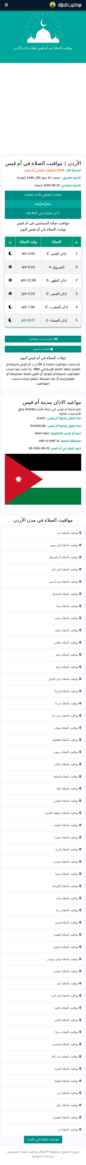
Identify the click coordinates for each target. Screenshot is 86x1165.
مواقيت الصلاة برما (67, 910)
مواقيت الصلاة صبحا (67, 874)
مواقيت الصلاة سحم (67, 618)
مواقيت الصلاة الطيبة (66, 934)
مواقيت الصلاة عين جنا (65, 715)
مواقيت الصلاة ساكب (66, 764)
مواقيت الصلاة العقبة (66, 825)
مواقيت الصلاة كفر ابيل (65, 569)
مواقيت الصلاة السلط (66, 776)
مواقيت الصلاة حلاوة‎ (67, 1008)
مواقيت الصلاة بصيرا (67, 837)
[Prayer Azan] (6, 5)
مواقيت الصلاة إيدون (67, 922)
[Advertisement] (43, 108)
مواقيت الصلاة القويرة (66, 1117)
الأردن (74, 163)
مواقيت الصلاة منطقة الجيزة (62, 813)
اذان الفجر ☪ (56, 253)
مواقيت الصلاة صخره (66, 861)
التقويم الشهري (42, 349)
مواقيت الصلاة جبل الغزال (63, 679)
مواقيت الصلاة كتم (68, 983)
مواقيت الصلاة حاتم (67, 655)
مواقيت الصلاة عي (68, 1093)
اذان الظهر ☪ (56, 280)
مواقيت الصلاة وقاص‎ (66, 642)
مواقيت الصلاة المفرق (66, 594)
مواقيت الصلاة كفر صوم (64, 545)
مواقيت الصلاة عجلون (66, 947)
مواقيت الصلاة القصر (66, 801)
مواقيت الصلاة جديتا (67, 1032)
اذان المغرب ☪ (56, 306)
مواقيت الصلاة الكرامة (65, 886)
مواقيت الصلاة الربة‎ (67, 849)
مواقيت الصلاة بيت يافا (65, 1056)
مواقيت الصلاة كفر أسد (65, 995)
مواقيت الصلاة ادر (68, 1129)
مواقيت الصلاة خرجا (67, 703)
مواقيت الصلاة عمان (67, 630)
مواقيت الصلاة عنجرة (66, 971)
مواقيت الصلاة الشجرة (65, 1044)
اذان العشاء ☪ (56, 320)
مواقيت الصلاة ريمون (66, 752)
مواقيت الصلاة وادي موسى (63, 959)
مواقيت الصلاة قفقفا (67, 1081)
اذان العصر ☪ (56, 293)
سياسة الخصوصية (43, 1156)
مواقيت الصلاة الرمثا (67, 691)
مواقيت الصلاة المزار (66, 1068)
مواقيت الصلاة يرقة (67, 667)
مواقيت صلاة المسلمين (23, 1152)
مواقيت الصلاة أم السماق (64, 557)
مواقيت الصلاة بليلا (68, 788)
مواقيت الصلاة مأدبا (67, 898)
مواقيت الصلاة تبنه (68, 533)
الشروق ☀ (56, 267)
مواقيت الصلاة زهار (67, 1105)
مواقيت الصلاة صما (67, 606)
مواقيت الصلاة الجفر (67, 1020)
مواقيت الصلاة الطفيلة (65, 740)
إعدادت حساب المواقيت (41, 339)
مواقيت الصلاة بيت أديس (64, 581)
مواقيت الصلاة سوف (66, 728)
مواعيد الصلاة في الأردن (43, 1139)
